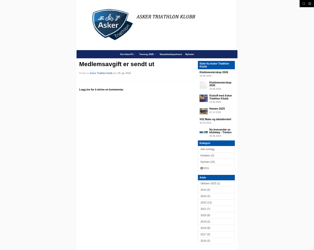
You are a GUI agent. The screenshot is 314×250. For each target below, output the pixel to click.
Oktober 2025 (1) (210, 183)
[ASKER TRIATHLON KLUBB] (156, 24)
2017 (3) (205, 234)
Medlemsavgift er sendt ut (116, 64)
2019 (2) (205, 221)
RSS (206, 168)
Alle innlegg (207, 149)
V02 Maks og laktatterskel (215, 119)
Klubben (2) (207, 155)
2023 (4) (205, 196)
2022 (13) (206, 202)
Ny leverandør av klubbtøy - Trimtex (220, 131)
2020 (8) (205, 215)
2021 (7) (205, 209)
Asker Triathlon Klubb (101, 73)
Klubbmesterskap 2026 (214, 72)
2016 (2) (205, 240)
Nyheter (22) (208, 162)
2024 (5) (205, 189)
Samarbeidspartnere (171, 54)
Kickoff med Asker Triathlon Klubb (220, 97)
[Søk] (304, 4)
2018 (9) (205, 228)
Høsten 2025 (217, 108)
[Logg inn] (310, 4)
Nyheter (189, 54)
